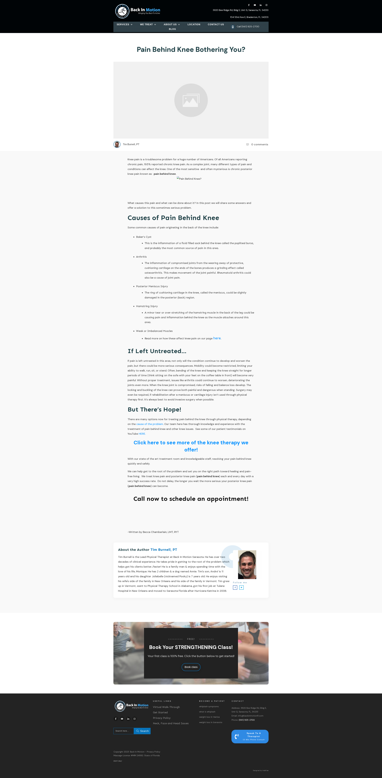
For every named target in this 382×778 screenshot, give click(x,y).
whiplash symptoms (209, 706)
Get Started (160, 712)
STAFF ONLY (118, 761)
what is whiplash (207, 711)
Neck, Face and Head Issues (171, 723)
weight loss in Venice (209, 717)
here (217, 338)
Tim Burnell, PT (163, 549)
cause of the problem (149, 424)
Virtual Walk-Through (166, 707)
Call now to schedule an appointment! (191, 498)
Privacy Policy (162, 718)
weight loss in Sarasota (210, 722)
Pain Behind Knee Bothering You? (191, 49)
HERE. (142, 434)
